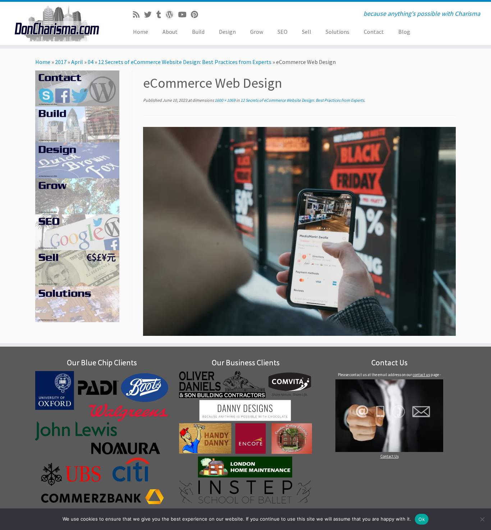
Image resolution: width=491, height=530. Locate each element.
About (170, 31)
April (77, 61)
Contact (374, 31)
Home (140, 31)
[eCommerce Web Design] (299, 230)
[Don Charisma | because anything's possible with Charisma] (56, 23)
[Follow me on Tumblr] (161, 14)
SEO (282, 31)
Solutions (337, 31)
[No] (482, 519)
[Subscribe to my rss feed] (138, 14)
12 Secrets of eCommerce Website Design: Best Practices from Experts (184, 61)
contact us (421, 374)
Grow (256, 31)
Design (227, 31)
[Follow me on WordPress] (172, 14)
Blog (404, 31)
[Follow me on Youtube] (184, 14)
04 (90, 61)
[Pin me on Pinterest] (197, 14)
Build (198, 31)
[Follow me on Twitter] (150, 14)
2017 (60, 61)
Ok (421, 519)
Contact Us (389, 456)
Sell (306, 31)
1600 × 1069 (224, 100)
